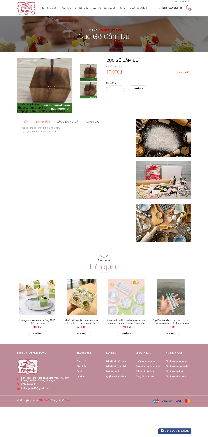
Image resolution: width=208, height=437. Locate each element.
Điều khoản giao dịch (116, 366)
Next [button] (88, 94)
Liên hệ (80, 376)
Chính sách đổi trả (174, 371)
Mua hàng (138, 88)
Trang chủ (92, 29)
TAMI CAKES (45, 400)
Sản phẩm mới (69, 8)
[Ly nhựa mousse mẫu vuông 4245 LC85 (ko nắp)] (37, 297)
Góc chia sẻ (109, 8)
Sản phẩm (81, 366)
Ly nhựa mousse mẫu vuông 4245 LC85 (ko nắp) (37, 322)
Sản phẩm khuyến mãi (90, 8)
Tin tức (80, 371)
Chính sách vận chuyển (177, 366)
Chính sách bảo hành (176, 376)
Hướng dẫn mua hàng (146, 361)
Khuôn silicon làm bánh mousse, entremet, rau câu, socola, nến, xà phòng (81, 323)
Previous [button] (88, 55)
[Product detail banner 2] (163, 180)
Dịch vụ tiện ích (113, 371)
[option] (88, 72)
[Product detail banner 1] (163, 138)
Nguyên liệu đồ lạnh (138, 8)
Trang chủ (81, 361)
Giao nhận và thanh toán (148, 366)
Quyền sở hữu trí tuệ (116, 376)
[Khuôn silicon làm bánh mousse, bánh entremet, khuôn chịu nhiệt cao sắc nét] (126, 297)
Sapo (67, 400)
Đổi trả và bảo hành (145, 371)
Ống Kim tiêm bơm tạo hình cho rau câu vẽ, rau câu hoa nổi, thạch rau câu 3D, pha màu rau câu (171, 323)
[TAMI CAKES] (26, 8)
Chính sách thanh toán (177, 361)
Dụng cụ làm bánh (111, 29)
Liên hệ (122, 8)
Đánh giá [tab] (92, 121)
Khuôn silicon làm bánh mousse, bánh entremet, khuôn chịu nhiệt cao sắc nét (126, 323)
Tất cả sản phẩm (50, 8)
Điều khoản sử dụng (116, 361)
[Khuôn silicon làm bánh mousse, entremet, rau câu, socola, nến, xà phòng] (82, 297)
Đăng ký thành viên (145, 376)
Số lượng (111, 83)
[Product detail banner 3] (163, 223)
